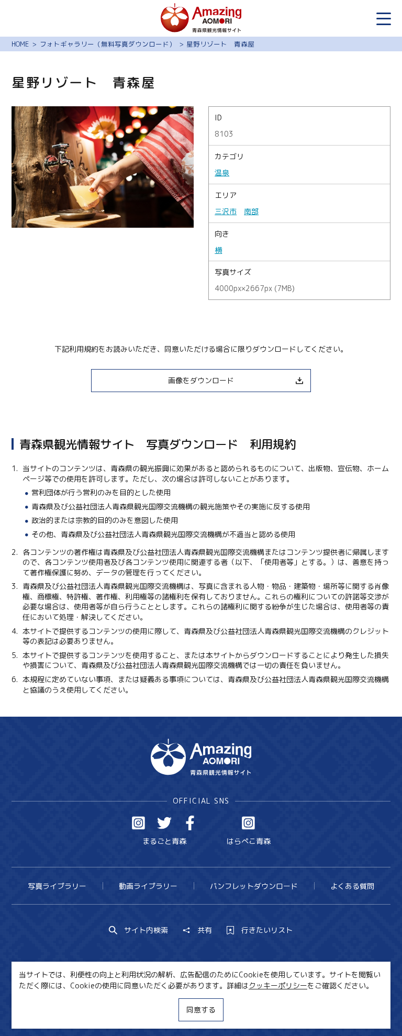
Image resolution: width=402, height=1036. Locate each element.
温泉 (222, 172)
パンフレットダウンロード (254, 886)
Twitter (164, 823)
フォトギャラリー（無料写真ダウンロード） (108, 44)
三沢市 (226, 211)
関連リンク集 (298, 1008)
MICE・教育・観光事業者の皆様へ (139, 1008)
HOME (20, 44)
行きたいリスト (267, 930)
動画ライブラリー (148, 886)
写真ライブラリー (57, 886)
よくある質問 (352, 886)
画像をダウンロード (201, 380)
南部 (251, 211)
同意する (201, 1010)
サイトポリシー (235, 1008)
